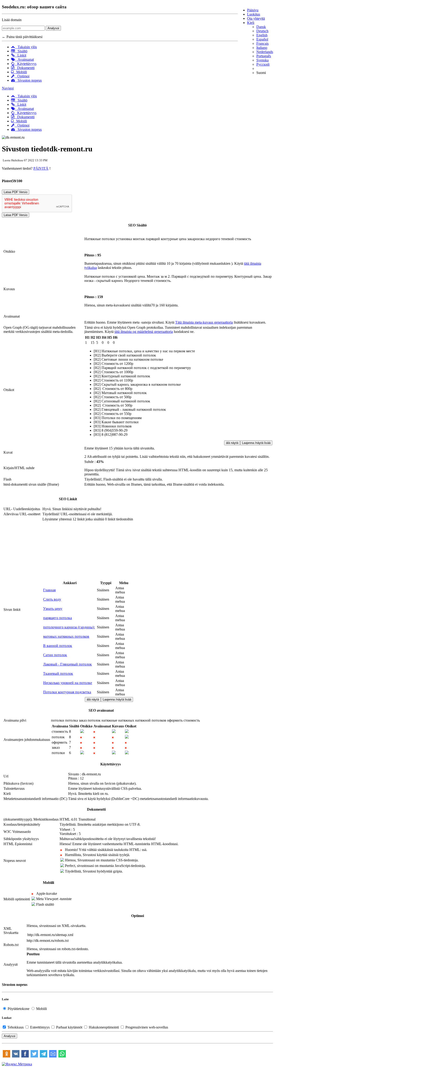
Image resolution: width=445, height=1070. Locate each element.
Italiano (261, 48)
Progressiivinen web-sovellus (146, 1027)
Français (262, 43)
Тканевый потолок (58, 673)
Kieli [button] (250, 23)
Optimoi (22, 76)
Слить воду (52, 599)
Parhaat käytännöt (69, 1027)
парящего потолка (57, 618)
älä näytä (232, 443)
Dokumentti (24, 68)
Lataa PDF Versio (15, 192)
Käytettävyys (25, 64)
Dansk (261, 27)
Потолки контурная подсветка (67, 692)
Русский (263, 64)
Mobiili (20, 72)
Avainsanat (24, 59)
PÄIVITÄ (40, 168)
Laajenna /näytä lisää (256, 443)
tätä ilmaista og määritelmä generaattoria (143, 332)
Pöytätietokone (18, 1009)
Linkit (20, 55)
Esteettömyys (40, 1027)
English (261, 35)
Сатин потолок (55, 655)
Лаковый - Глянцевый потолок (67, 664)
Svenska (262, 60)
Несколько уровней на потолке (67, 683)
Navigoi (8, 88)
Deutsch (262, 31)
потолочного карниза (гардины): (69, 627)
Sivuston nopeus (28, 80)
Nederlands (264, 52)
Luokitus (253, 14)
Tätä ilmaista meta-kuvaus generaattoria (204, 322)
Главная (49, 590)
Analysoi (53, 28)
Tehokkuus (15, 1027)
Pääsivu (252, 10)
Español (262, 39)
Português (263, 56)
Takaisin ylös (26, 47)
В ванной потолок (57, 646)
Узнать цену (52, 609)
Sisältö (21, 51)
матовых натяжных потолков (66, 636)
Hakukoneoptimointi (104, 1027)
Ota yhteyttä (256, 18)
